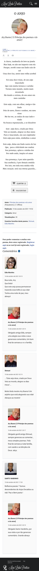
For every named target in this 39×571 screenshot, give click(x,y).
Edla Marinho (9, 224)
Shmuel (31, 221)
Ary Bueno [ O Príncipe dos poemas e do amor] (18, 50)
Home (4, 49)
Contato (10, 562)
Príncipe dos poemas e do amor (21, 202)
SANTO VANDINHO (11, 478)
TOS (24, 561)
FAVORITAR (21, 191)
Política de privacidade (14, 561)
